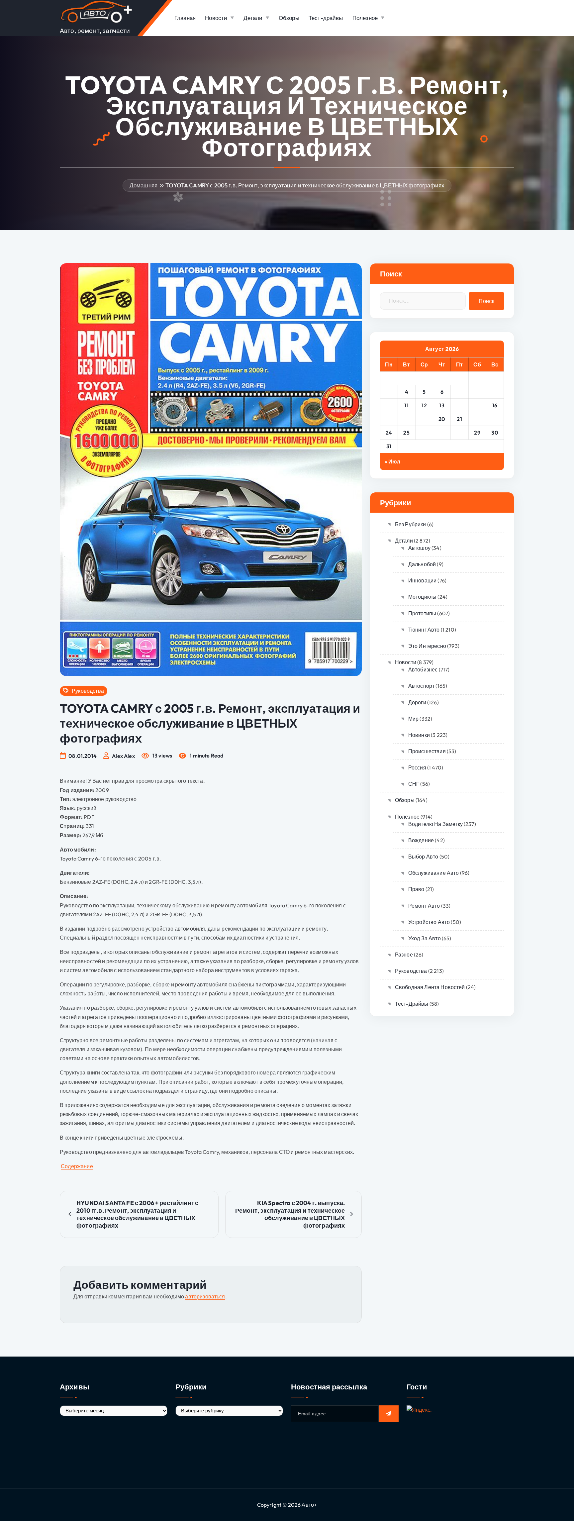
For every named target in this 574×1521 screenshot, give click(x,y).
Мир (413, 718)
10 (389, 405)
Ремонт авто (424, 905)
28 (459, 432)
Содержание (77, 1166)
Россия (417, 767)
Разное (404, 954)
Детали (253, 17)
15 (477, 405)
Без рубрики (410, 524)
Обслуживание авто (433, 872)
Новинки (419, 735)
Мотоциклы (422, 596)
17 (388, 419)
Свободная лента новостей (430, 987)
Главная (185, 17)
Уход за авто (424, 938)
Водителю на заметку (435, 824)
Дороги (417, 702)
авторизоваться (205, 1296)
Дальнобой (422, 564)
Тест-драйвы (326, 17)
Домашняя (143, 185)
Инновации (422, 580)
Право (416, 889)
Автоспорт (421, 685)
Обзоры (289, 17)
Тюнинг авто (424, 629)
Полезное (365, 17)
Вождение (421, 840)
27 (442, 432)
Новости (216, 17)
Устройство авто (429, 922)
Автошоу (419, 548)
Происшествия (427, 751)
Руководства (88, 691)
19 (424, 419)
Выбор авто (423, 856)
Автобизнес (423, 669)
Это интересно (427, 646)
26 (424, 432)
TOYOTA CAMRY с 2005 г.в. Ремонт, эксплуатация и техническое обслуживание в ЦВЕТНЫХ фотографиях (304, 185)
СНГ (413, 783)
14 (459, 405)
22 (477, 419)
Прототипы (422, 613)
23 (495, 419)
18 (406, 419)
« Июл (393, 461)
